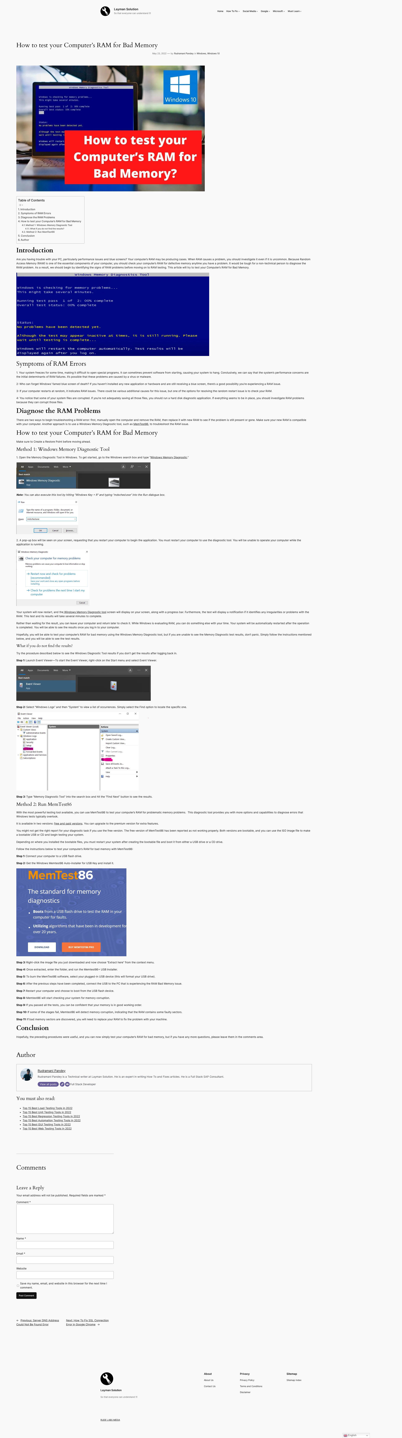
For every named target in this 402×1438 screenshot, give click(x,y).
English (351, 1435)
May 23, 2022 (159, 53)
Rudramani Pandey (184, 53)
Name (21, 1238)
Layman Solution (126, 9)
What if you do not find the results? (47, 228)
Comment (23, 1202)
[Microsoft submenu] (284, 11)
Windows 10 (213, 53)
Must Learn (294, 11)
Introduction (27, 209)
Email (20, 1253)
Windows (201, 53)
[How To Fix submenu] (239, 11)
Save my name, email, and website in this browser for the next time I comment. (63, 1285)
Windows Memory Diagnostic (168, 457)
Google (264, 11)
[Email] (67, 1084)
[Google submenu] (269, 11)
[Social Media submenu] (257, 11)
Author (25, 239)
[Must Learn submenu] (301, 11)
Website (21, 1268)
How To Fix (232, 11)
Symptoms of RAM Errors (36, 213)
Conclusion (28, 235)
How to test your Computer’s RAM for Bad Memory (51, 221)
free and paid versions (68, 823)
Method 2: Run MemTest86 (40, 231)
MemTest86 (140, 424)
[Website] (62, 1084)
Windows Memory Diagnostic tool (84, 612)
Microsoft (278, 11)
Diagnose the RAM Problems (38, 217)
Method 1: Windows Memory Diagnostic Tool (49, 225)
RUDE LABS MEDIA (110, 1420)
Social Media (249, 11)
